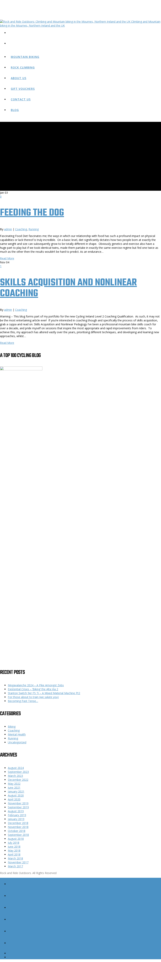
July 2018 (13, 843)
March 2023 (15, 776)
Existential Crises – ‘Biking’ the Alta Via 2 (33, 689)
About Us (18, 78)
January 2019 (16, 819)
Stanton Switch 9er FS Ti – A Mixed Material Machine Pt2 (44, 693)
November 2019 (18, 803)
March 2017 (15, 866)
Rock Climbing (23, 67)
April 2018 (14, 854)
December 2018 (18, 823)
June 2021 (14, 787)
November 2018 (18, 827)
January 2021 (16, 791)
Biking (12, 726)
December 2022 (18, 780)
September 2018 (18, 835)
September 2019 (18, 807)
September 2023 (18, 772)
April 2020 (14, 799)
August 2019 (16, 811)
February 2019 (17, 815)
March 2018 (15, 858)
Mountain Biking (25, 57)
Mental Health (17, 734)
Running (33, 229)
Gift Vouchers (23, 89)
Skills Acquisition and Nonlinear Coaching (68, 288)
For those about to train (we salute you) (33, 697)
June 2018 (14, 846)
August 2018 (16, 839)
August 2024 (16, 768)
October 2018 (16, 831)
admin (8, 229)
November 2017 (18, 862)
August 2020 (16, 795)
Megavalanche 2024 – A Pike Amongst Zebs (36, 685)
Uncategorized (17, 742)
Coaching (21, 229)
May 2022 (14, 783)
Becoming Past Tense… (23, 701)
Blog (15, 110)
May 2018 (14, 850)
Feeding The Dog (32, 213)
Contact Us (21, 99)
